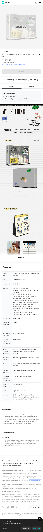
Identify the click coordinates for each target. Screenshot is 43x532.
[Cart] (36, 2)
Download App (36, 507)
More (20, 257)
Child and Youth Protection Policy (12, 463)
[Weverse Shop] (3, 2)
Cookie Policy (6, 465)
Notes (31, 86)
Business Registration (34, 480)
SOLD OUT (21, 71)
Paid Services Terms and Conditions (28, 461)
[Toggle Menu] (40, 2)
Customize (26, 528)
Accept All (36, 528)
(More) (21, 523)
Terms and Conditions (9, 461)
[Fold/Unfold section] (21, 267)
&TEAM (4, 51)
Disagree (4, 528)
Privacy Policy (29, 463)
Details (11, 86)
